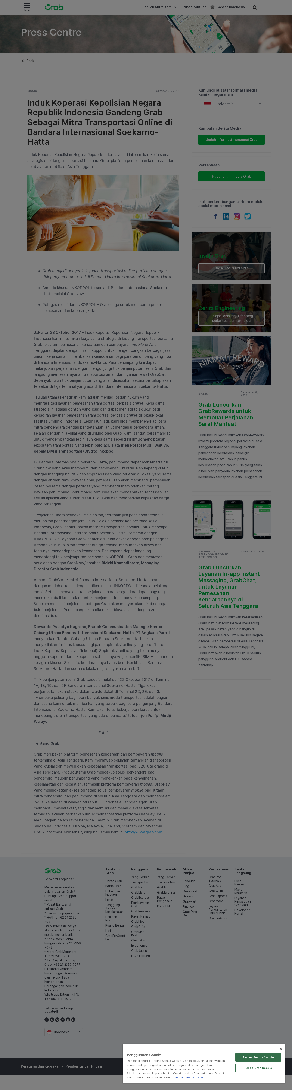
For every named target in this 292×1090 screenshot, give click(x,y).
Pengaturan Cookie (258, 1067)
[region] (204, 1063)
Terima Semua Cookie (258, 1057)
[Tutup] (281, 1048)
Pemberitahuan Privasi (189, 1077)
